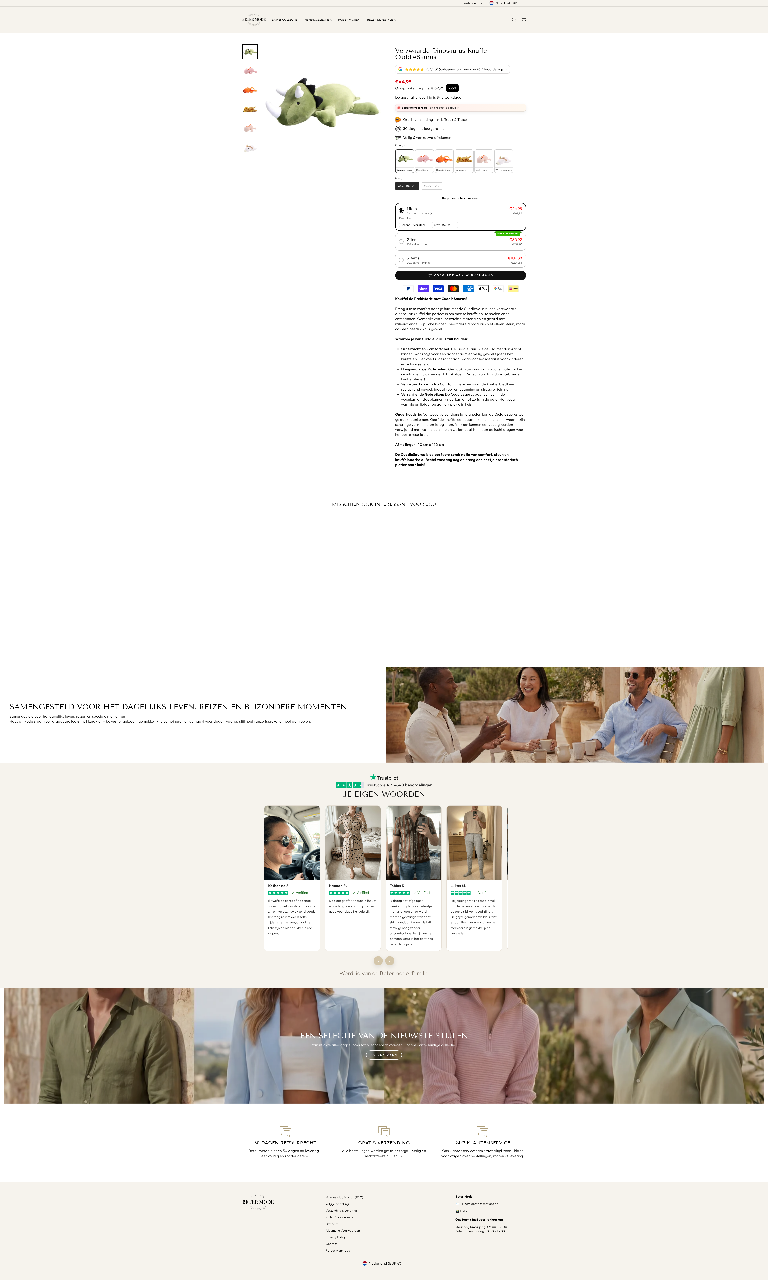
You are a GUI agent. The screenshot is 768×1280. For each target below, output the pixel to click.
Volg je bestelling (337, 1204)
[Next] (389, 960)
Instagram (467, 1211)
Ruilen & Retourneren (340, 1217)
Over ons (332, 1224)
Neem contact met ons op (480, 1204)
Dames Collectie (285, 19)
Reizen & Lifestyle (380, 19)
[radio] (404, 161)
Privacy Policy (336, 1237)
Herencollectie (317, 19)
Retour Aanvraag (338, 1250)
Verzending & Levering (341, 1210)
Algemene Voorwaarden (343, 1230)
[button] (460, 210)
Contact (331, 1244)
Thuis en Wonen (348, 19)
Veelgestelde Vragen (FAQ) (344, 1197)
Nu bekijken (383, 1055)
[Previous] (378, 960)
